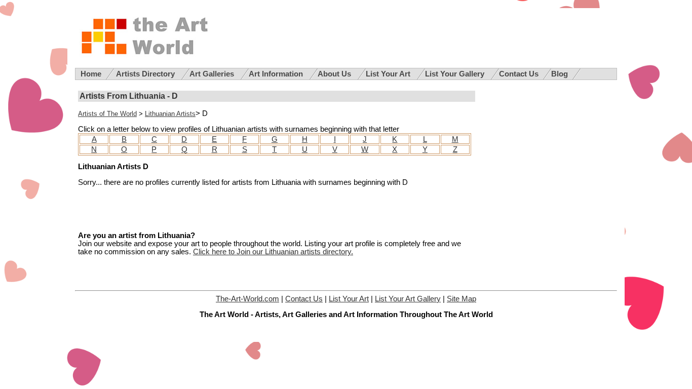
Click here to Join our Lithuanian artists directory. (273, 252)
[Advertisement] (196, 209)
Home (91, 74)
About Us (335, 74)
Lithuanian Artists (170, 114)
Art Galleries (212, 74)
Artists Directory (146, 74)
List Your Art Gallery (408, 299)
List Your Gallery (455, 74)
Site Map (461, 299)
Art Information (277, 74)
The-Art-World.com (247, 299)
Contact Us (519, 74)
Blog (559, 74)
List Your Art (389, 74)
